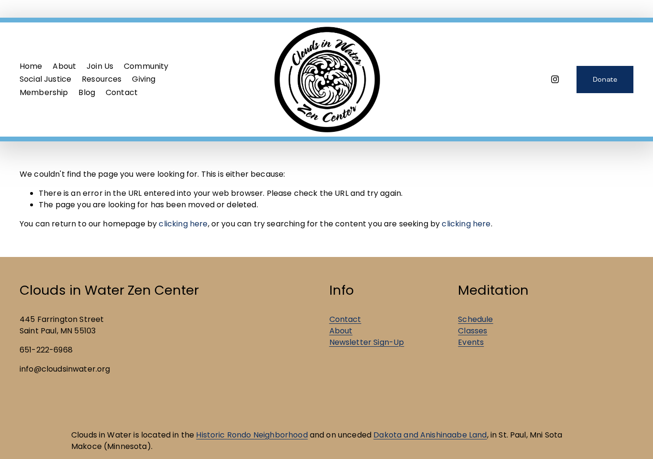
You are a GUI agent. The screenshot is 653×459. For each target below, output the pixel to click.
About (341, 330)
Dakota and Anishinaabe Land (430, 434)
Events (471, 342)
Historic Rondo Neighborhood (251, 434)
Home (31, 66)
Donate (605, 79)
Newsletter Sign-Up (366, 342)
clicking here (183, 223)
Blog (86, 92)
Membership (44, 92)
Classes (472, 330)
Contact (122, 92)
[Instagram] (555, 79)
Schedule (475, 319)
